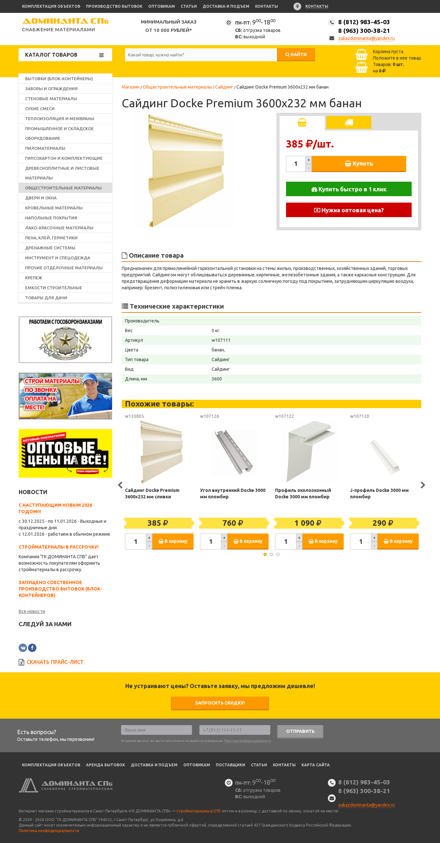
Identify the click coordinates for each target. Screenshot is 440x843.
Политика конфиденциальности (247, 740)
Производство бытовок (114, 6)
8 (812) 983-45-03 (364, 26)
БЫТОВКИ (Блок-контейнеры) (59, 78)
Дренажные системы (50, 247)
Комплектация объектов (51, 6)
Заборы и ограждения (51, 88)
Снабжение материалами (58, 29)
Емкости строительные (53, 287)
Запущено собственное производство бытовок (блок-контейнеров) (60, 589)
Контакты (266, 6)
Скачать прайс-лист (55, 662)
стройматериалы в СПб (199, 811)
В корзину (175, 541)
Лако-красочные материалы (59, 227)
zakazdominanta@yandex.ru (366, 38)
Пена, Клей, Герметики (51, 237)
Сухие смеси (40, 108)
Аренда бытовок (105, 765)
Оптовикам (161, 6)
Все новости (32, 611)
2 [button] (271, 554)
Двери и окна (41, 198)
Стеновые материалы (51, 98)
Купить (362, 163)
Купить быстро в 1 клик (352, 189)
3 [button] (278, 554)
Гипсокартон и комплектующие (64, 158)
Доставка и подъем (226, 6)
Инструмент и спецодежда (57, 257)
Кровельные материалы (54, 208)
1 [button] (265, 554)
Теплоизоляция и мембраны (59, 118)
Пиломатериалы (45, 148)
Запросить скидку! (220, 702)
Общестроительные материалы (63, 188)
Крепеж (33, 277)
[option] (183, 171)
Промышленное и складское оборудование (59, 133)
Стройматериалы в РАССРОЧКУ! (59, 547)
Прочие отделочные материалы (64, 267)
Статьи (189, 6)
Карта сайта (315, 765)
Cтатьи (259, 765)
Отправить (300, 731)
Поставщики (230, 765)
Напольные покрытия (51, 218)
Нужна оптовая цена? (352, 210)
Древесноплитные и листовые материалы (62, 173)
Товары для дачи (46, 297)
